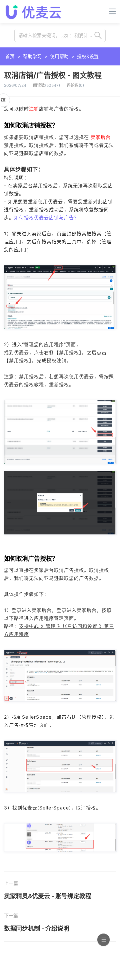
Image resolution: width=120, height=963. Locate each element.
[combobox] (60, 35)
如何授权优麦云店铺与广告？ (46, 217)
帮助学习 (32, 56)
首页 (10, 56)
